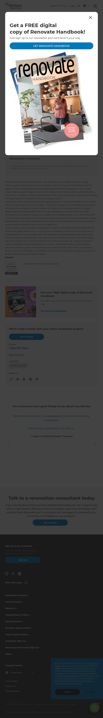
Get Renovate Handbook (51, 45)
